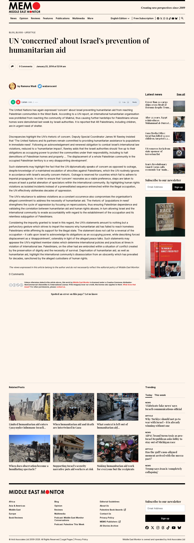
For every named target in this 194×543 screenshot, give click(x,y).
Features (48, 18)
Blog (12, 32)
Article (149, 416)
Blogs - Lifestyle (26, 32)
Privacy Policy (107, 517)
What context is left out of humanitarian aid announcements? (112, 426)
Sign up (179, 187)
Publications (63, 18)
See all (181, 94)
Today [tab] (148, 395)
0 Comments (25, 66)
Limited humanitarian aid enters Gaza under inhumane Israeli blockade (28, 426)
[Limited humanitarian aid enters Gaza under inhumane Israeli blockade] (29, 407)
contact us (60, 287)
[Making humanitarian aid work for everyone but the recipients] (117, 448)
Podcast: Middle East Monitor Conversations (69, 518)
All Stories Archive (109, 526)
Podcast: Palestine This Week (69, 524)
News (13, 18)
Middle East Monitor (81, 282)
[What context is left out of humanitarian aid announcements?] (117, 407)
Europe (12, 513)
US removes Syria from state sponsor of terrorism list (157, 151)
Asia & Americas (17, 506)
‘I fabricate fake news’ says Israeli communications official (163, 407)
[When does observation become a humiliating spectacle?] (29, 448)
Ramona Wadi (28, 86)
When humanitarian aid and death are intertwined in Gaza (73, 426)
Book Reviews (16, 517)
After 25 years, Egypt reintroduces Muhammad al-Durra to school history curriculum (157, 120)
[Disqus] (74, 335)
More (90, 18)
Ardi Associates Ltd (176, 539)
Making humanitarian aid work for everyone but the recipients (115, 467)
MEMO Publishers (108, 521)
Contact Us (105, 513)
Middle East (15, 509)
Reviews (35, 18)
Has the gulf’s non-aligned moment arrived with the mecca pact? (164, 455)
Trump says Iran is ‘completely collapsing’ (163, 470)
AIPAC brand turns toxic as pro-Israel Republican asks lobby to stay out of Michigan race (164, 439)
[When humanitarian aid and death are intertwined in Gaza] (73, 407)
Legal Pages (67, 539)
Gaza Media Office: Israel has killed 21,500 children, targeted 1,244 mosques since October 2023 (158, 136)
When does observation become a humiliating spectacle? (28, 467)
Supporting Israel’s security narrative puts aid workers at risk (73, 467)
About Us (104, 506)
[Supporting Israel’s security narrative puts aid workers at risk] (73, 448)
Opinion (23, 18)
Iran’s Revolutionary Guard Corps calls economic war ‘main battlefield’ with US (156, 167)
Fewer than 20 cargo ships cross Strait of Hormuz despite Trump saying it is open (157, 105)
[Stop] (18, 102)
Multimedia (78, 18)
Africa (12, 501)
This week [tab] (160, 395)
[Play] (13, 102)
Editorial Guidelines (109, 501)
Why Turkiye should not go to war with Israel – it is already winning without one (163, 422)
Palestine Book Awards (111, 509)
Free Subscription (144, 18)
